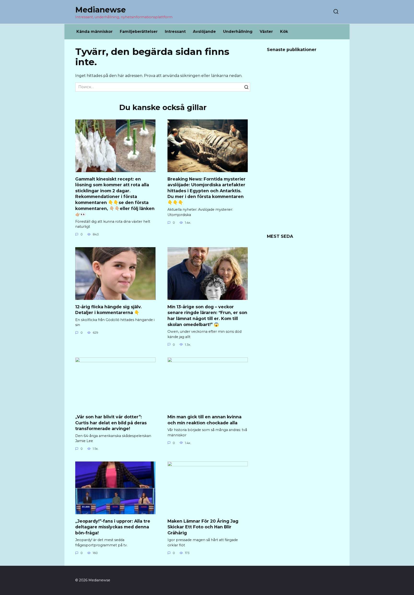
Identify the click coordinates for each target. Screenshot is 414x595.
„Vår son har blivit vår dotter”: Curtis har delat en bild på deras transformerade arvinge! (111, 422)
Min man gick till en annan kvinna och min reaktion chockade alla (204, 419)
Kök (284, 31)
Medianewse (100, 9)
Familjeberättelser (139, 31)
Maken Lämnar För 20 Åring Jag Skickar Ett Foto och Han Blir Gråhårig (202, 526)
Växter (266, 31)
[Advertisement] (303, 146)
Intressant (175, 31)
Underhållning (238, 31)
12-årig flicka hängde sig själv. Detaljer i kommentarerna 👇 (108, 309)
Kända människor (94, 31)
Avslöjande (204, 31)
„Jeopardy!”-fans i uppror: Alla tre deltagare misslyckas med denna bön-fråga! (112, 526)
